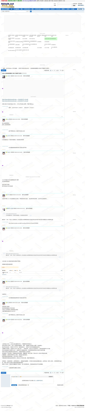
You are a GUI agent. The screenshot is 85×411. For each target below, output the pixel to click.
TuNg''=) (9, 152)
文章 (27, 11)
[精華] (24, 36)
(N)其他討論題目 (47, 41)
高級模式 (51, 376)
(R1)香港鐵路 (10, 47)
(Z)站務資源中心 (53, 44)
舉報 (62, 116)
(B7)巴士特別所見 (17, 38)
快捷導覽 (80, 9)
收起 (61, 270)
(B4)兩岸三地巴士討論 (48, 35)
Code (19, 376)
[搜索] (31, 11)
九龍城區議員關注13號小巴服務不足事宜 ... (40, 68)
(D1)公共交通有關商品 (32, 44)
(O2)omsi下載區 (47, 47)
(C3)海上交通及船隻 (25, 44)
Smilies (20, 376)
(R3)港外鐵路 (24, 47)
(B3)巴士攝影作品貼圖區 (32, 35)
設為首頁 (56, 0)
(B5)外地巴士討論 (53, 35)
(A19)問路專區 (39, 41)
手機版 (69, 405)
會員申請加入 (81, 5)
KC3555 (9, 319)
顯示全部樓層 (26, 76)
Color (13, 376)
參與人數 (4, 270)
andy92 (8, 228)
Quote (17, 376)
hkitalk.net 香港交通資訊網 (1, 68)
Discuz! (8, 405)
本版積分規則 (60, 385)
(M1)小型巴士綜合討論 (11, 50)
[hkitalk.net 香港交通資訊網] (7, 4)
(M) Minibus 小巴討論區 (11, 68)
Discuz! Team (8, 407)
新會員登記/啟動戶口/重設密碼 (15, 0)
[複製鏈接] (24, 73)
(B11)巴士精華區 (24, 38)
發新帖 (3, 70)
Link (16, 376)
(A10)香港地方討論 (18, 41)
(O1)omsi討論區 (39, 47)
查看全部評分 (4, 274)
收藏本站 (60, 0)
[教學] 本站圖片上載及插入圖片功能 (45, 0)
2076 (8, 194)
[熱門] (30, 36)
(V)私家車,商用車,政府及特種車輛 (49, 38)
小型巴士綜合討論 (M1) (23, 68)
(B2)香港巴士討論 (25, 35)
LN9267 (9, 76)
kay (8, 119)
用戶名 (55, 3)
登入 (35, 380)
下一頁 (61, 70)
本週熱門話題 (4, 0)
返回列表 (47, 70)
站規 (64, 0)
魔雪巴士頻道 (10, 208)
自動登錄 (75, 3)
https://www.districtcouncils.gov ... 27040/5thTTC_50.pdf (15, 100)
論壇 (4, 68)
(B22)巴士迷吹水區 (32, 38)
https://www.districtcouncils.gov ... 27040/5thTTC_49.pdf (15, 99)
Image (15, 376)
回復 (4, 116)
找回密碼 (80, 3)
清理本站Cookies (63, 405)
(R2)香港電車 (17, 47)
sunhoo (8, 135)
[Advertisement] (42, 23)
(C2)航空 (16, 44)
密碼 (55, 5)
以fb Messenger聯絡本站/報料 (29, 0)
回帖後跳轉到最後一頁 (23, 385)
